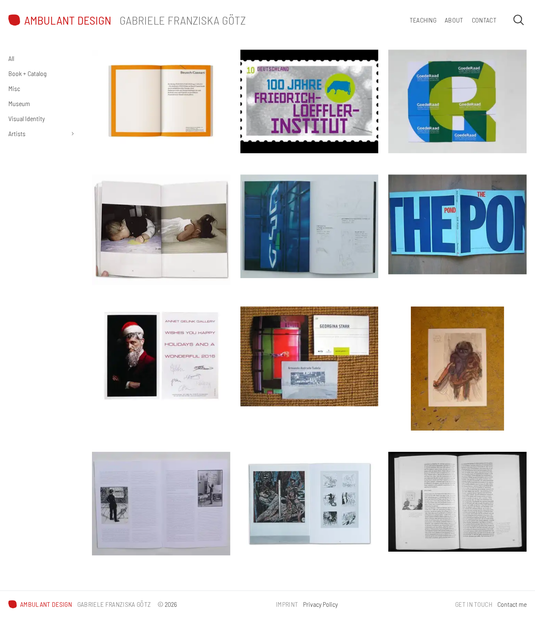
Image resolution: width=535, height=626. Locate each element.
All (11, 58)
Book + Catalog (27, 73)
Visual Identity (26, 118)
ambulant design (67, 20)
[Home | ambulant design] (14, 20)
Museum (19, 103)
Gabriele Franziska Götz (183, 20)
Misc (14, 88)
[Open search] (518, 19)
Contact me (512, 604)
